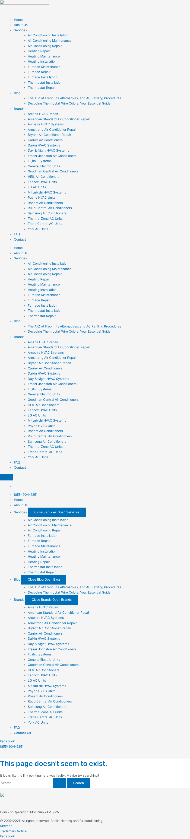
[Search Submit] (59, 783)
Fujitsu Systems (39, 161)
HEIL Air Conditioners (43, 176)
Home (18, 20)
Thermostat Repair (42, 87)
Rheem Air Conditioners (45, 203)
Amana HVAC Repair (43, 114)
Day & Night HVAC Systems (48, 150)
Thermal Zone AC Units (45, 218)
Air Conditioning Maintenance (50, 40)
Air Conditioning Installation (48, 35)
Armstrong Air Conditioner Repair (52, 129)
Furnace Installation (42, 77)
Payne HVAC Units (41, 197)
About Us (21, 25)
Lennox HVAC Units (42, 182)
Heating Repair (39, 51)
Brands (19, 109)
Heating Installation (42, 61)
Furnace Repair (39, 72)
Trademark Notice (13, 831)
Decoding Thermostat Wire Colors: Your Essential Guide (69, 103)
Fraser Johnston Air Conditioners (52, 156)
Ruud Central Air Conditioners (50, 208)
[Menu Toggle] (6, 477)
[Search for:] (33, 783)
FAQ (17, 234)
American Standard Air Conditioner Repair (59, 119)
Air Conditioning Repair (45, 46)
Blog (17, 93)
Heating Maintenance (44, 56)
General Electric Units (44, 166)
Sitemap (6, 826)
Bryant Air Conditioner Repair (49, 135)
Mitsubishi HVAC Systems (47, 192)
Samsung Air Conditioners (47, 213)
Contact (20, 239)
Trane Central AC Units (45, 224)
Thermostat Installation (45, 82)
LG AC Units (37, 187)
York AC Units (38, 229)
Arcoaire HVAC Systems (46, 124)
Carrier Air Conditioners (45, 140)
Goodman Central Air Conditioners (53, 171)
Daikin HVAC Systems (44, 145)
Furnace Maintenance (44, 67)
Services (20, 30)
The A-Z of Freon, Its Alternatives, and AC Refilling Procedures (74, 98)
